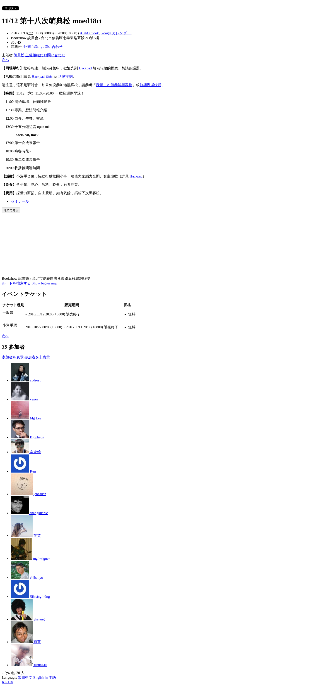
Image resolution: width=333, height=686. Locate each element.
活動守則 (65, 76)
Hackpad (85, 68)
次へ (5, 60)
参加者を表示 (13, 357)
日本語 (50, 677)
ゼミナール (20, 201)
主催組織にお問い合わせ (43, 47)
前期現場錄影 (150, 85)
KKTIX (7, 682)
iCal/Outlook (89, 33)
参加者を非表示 (37, 357)
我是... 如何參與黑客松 (114, 85)
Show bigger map (44, 283)
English (38, 677)
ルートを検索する (17, 283)
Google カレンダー (116, 33)
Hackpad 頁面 (42, 76)
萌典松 (19, 55)
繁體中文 (25, 677)
